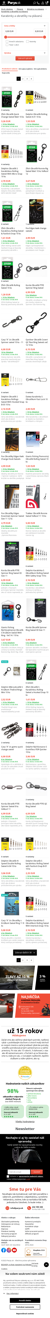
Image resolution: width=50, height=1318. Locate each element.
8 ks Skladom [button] (6, 759)
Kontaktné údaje (31, 1226)
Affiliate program (32, 1234)
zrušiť (28, 1179)
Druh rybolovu (7, 9)
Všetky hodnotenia (25, 1121)
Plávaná (20, 9)
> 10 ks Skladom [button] (8, 124)
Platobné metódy (8, 1231)
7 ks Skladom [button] (31, 816)
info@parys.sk (16, 1208)
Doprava (4, 1229)
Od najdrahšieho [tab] (40, 69)
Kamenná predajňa (33, 1221)
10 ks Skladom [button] (7, 352)
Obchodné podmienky (10, 1221)
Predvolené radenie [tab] (9, 69)
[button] (43, 3)
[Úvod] (14, 3)
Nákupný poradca (8, 1236)
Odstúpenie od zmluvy (10, 1224)
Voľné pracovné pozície (34, 1231)
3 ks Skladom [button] (6, 816)
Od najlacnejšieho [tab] (26, 69)
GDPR (27, 1229)
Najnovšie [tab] (6, 73)
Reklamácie (5, 1226)
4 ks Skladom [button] (6, 526)
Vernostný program (9, 1234)
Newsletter (29, 1224)
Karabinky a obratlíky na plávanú (14, 11)
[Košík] (47, 3)
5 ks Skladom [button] (31, 295)
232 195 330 (37, 1207)
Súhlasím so (14, 1176)
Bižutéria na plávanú (35, 9)
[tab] (25, 25)
